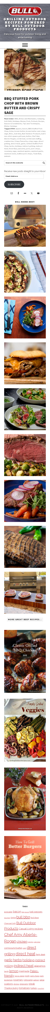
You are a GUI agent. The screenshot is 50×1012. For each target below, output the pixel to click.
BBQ (16, 119)
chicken (22, 941)
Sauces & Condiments (13, 124)
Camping (40, 119)
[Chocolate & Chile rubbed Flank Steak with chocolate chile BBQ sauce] (25, 567)
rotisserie (28, 980)
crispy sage (33, 141)
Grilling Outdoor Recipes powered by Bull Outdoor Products (25, 24)
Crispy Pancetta (21, 141)
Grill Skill (8, 121)
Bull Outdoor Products (31, 134)
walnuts (7, 156)
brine (11, 131)
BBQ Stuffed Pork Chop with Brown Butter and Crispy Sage (22, 105)
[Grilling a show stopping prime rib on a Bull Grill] (25, 475)
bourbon (7, 918)
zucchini (41, 988)
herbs (11, 146)
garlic (23, 144)
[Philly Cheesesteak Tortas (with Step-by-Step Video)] (25, 383)
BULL (11, 134)
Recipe (41, 121)
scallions (8, 984)
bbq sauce (25, 912)
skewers (24, 984)
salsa (42, 980)
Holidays (15, 121)
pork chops (35, 149)
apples (18, 129)
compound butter (13, 948)
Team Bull (37, 154)
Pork (28, 121)
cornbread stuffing (33, 139)
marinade (24, 971)
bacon (24, 129)
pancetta (21, 149)
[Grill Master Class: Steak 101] (25, 613)
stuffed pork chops (24, 154)
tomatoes (24, 988)
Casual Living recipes (31, 928)
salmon (36, 980)
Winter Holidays (10, 126)
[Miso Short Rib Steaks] (25, 337)
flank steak (40, 954)
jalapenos (39, 965)
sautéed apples (23, 151)
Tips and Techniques (31, 124)
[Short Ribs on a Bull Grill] (25, 521)
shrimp (16, 984)
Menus (23, 121)
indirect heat (23, 965)
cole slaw (37, 942)
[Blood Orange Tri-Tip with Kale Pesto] (25, 429)
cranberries (9, 141)
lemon (13, 971)
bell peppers (36, 911)
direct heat (15, 144)
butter (28, 136)
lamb (6, 971)
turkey (33, 988)
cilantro (30, 942)
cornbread (21, 139)
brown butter (19, 131)
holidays (18, 146)
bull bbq (17, 134)
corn (24, 948)
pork (28, 149)
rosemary (8, 151)
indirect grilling (28, 146)
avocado (8, 912)
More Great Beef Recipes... (25, 619)
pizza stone (19, 976)
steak (32, 983)
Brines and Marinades (27, 119)
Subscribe (14, 184)
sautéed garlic (37, 151)
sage (14, 151)
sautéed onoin (10, 154)
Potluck (34, 121)
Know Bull (13, 149)
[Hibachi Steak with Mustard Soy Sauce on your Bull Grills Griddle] (25, 291)
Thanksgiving (11, 988)
